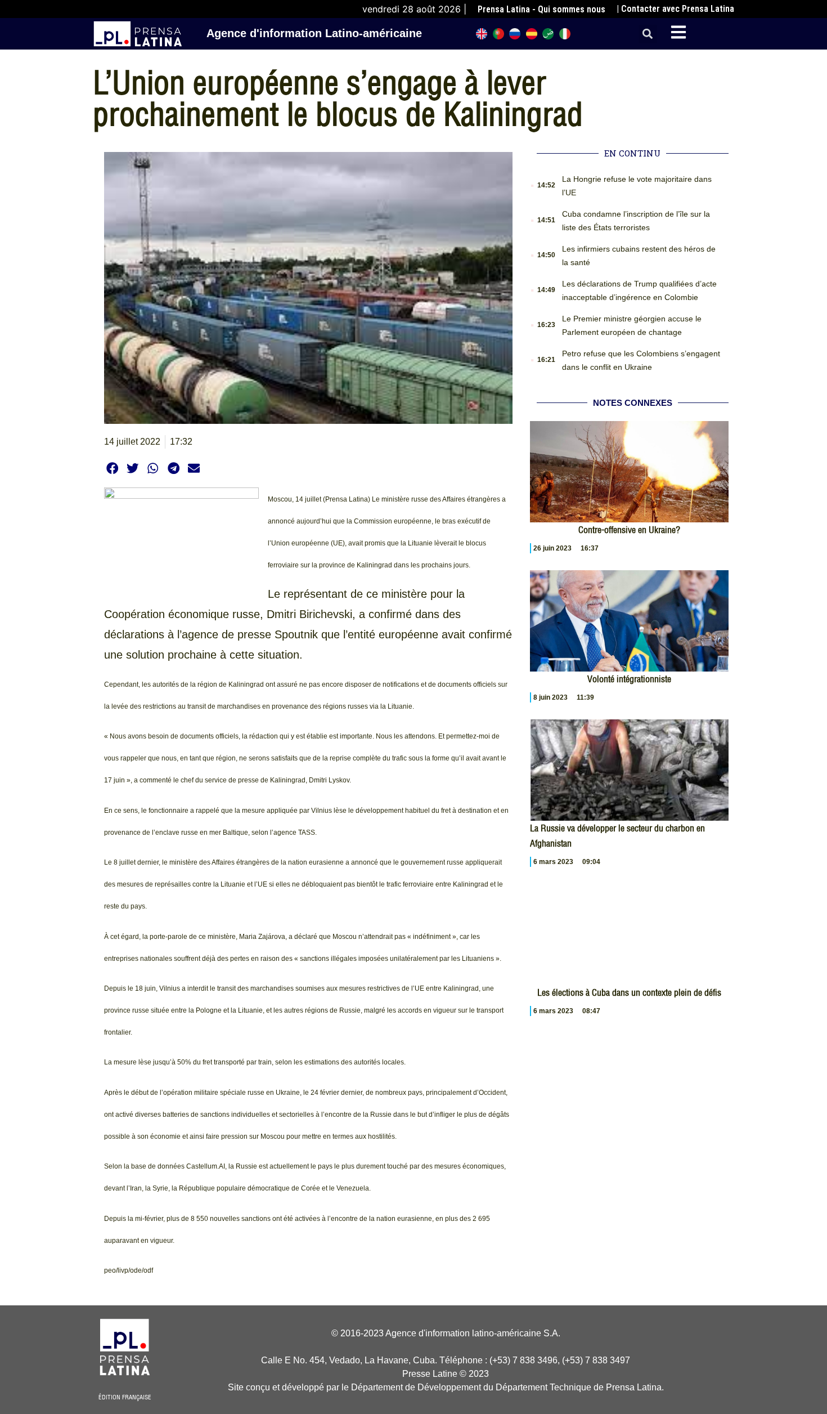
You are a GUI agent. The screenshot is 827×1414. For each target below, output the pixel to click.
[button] (648, 34)
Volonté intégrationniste (629, 678)
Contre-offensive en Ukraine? (629, 529)
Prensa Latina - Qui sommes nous (541, 9)
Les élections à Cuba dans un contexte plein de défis (629, 992)
